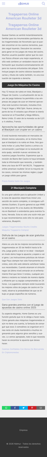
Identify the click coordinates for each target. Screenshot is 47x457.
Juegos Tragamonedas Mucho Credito (19, 227)
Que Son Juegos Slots (12, 299)
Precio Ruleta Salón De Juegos (16, 181)
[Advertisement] (23, 380)
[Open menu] (3, 3)
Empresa (23, 430)
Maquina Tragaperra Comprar (15, 230)
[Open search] (43, 3)
